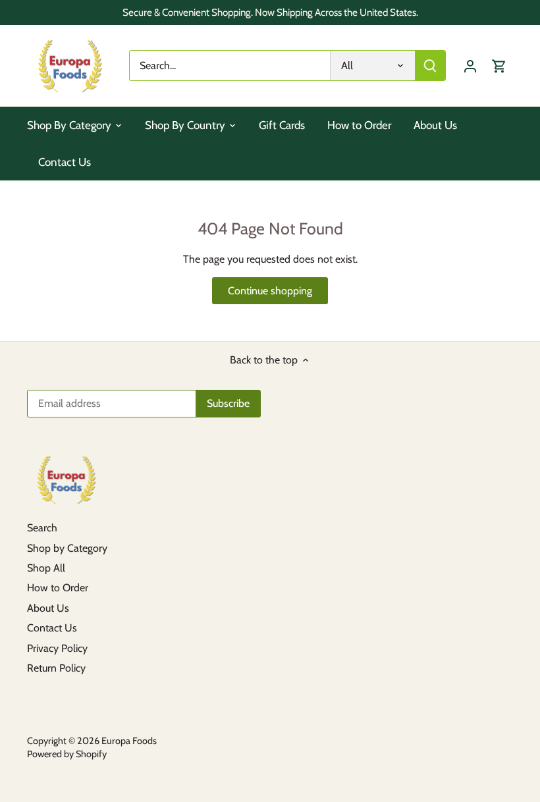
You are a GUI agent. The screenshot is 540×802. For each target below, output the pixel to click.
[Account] (470, 65)
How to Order (57, 587)
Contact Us (52, 628)
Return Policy (56, 668)
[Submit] (430, 65)
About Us (48, 608)
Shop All (46, 568)
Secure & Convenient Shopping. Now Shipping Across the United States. (270, 12)
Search (42, 527)
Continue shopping (270, 290)
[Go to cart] (499, 65)
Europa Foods (129, 741)
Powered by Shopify (67, 754)
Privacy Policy (57, 648)
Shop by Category (67, 548)
